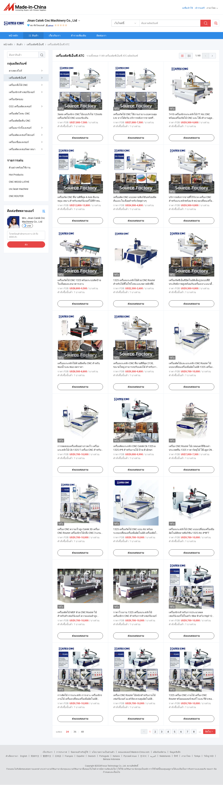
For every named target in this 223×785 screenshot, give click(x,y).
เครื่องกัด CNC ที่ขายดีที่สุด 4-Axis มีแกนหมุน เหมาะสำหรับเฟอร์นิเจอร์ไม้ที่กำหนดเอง (79, 200)
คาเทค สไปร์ (15, 70)
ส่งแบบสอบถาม (80, 137)
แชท (29, 225)
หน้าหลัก (13, 35)
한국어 (143, 756)
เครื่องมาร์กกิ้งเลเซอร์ (20, 127)
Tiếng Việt (209, 756)
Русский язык (130, 756)
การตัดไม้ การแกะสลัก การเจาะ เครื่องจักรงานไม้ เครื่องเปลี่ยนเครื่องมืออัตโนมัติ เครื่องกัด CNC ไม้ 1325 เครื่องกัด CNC (79, 698)
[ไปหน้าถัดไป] (212, 55)
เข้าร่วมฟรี (200, 7)
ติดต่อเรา (101, 35)
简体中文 (35, 756)
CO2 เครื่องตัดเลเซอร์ (20, 106)
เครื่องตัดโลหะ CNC (19, 113)
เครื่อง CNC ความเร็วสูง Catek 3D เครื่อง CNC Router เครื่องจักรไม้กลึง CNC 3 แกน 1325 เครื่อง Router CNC (79, 532)
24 (67, 731)
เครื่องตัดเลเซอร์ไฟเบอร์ (21, 135)
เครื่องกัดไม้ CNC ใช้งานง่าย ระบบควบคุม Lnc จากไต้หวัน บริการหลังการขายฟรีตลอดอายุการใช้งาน (135, 117)
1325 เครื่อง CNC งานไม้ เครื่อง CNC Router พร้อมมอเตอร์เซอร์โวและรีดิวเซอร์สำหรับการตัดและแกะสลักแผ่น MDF (191, 698)
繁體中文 (47, 756)
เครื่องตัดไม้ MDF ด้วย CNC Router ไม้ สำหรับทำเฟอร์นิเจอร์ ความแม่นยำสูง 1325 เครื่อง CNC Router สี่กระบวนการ (77, 616)
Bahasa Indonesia (111, 759)
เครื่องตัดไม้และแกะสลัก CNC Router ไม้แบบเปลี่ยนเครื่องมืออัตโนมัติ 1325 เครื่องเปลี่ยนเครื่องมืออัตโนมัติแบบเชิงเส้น (190, 367)
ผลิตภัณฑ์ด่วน (159, 752)
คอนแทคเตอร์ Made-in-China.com (133, 752)
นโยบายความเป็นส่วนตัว (103, 752)
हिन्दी (176, 756)
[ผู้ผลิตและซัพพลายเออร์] (25, 7)
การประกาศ (61, 752)
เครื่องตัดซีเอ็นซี (17, 77)
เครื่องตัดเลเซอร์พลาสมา (22, 149)
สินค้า (35, 35)
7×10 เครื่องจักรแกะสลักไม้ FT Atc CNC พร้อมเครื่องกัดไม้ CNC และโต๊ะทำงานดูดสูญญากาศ (190, 117)
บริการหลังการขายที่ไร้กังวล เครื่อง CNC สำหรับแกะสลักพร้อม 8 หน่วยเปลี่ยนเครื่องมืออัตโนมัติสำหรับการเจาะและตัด (191, 200)
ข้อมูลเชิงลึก (175, 752)
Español (80, 756)
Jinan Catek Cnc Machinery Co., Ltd (52, 20)
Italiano (116, 756)
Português (104, 756)
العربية (153, 756)
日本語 (58, 756)
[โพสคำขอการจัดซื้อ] (216, 23)
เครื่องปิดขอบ (16, 99)
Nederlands (165, 756)
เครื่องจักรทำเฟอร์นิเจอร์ (22, 92)
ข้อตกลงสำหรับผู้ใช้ (79, 752)
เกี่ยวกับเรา (54, 35)
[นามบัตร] (43, 211)
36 (75, 731)
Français (69, 756)
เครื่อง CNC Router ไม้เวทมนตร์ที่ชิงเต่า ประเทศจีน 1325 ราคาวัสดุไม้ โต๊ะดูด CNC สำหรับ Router (191, 449)
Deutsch (92, 756)
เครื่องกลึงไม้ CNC (18, 85)
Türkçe (197, 756)
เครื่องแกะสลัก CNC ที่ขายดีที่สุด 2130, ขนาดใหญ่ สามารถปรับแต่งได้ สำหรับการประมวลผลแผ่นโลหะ (135, 367)
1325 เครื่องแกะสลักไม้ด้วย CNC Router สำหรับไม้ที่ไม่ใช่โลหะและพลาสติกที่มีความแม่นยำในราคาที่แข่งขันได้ (134, 283)
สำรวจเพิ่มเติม (78, 35)
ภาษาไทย (186, 756)
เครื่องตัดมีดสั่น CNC (19, 120)
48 (82, 731)
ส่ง (26, 244)
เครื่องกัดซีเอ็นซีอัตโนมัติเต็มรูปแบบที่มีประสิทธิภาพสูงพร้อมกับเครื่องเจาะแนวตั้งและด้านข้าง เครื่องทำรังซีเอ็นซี (191, 283)
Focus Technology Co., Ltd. (113, 765)
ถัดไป (208, 731)
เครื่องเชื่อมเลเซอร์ (19, 142)
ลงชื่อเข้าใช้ (187, 7)
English (23, 756)
